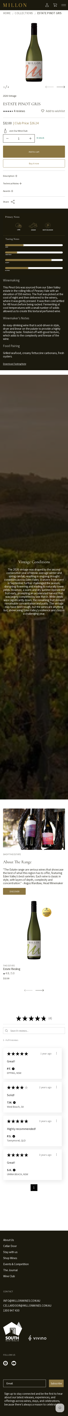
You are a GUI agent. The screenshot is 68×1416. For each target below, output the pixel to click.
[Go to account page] (47, 5)
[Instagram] (5, 1363)
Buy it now (34, 163)
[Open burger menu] (63, 5)
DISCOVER (14, 891)
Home (7, 13)
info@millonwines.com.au (21, 1300)
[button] (55, 5)
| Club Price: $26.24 (26, 123)
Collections (24, 13)
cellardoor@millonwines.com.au (27, 1305)
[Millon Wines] (14, 5)
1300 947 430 (11, 1310)
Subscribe (56, 1383)
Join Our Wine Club (18, 130)
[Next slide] (61, 87)
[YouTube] (14, 1363)
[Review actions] (56, 1053)
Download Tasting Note (14, 363)
